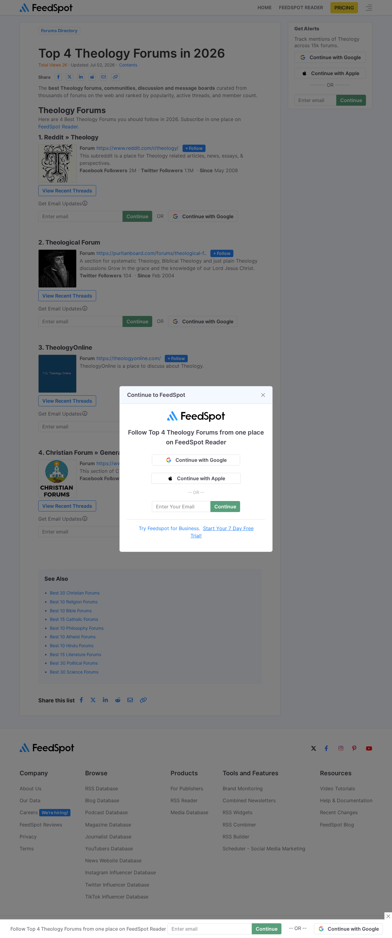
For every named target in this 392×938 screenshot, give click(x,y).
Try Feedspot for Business (169, 528)
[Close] (263, 395)
